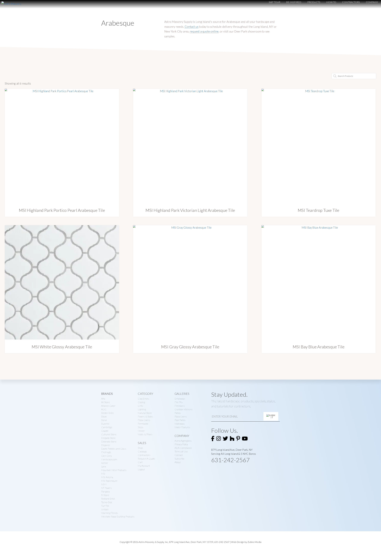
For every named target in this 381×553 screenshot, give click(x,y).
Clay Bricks (143, 398)
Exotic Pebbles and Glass (113, 448)
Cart (140, 462)
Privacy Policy (181, 444)
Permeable (143, 423)
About (178, 462)
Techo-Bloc (106, 502)
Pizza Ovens (144, 420)
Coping (141, 402)
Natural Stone (145, 412)
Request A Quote (146, 458)
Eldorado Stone (108, 441)
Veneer (141, 430)
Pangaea (105, 491)
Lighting (142, 409)
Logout (141, 469)
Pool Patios (180, 420)
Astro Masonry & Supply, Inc (153, 541)
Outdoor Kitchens (184, 409)
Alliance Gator (108, 405)
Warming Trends (109, 512)
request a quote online (204, 31)
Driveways (180, 398)
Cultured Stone (108, 434)
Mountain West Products (114, 470)
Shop (140, 447)
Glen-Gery (106, 455)
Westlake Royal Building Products (118, 516)
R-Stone (105, 495)
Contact (179, 455)
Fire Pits (179, 402)
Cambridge (106, 427)
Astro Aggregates (183, 440)
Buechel (105, 423)
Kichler (104, 462)
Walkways (180, 423)
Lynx (103, 466)
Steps (140, 427)
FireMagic (106, 452)
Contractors (144, 455)
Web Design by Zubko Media (246, 541)
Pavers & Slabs (145, 416)
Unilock (104, 509)
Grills (140, 405)
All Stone (105, 402)
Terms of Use (181, 451)
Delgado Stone (108, 437)
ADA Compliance (183, 447)
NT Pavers (106, 487)
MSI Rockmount (109, 480)
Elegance (105, 445)
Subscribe (179, 458)
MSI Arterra (107, 477)
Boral (104, 420)
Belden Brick (107, 412)
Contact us (191, 26)
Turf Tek (105, 505)
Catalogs (142, 451)
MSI (103, 473)
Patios (178, 412)
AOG (104, 409)
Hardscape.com (109, 459)
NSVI (104, 484)
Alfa (103, 398)
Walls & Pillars (145, 434)
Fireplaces (180, 405)
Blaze (104, 416)
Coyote (104, 430)
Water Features (182, 427)
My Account (144, 465)
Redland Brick (108, 498)
